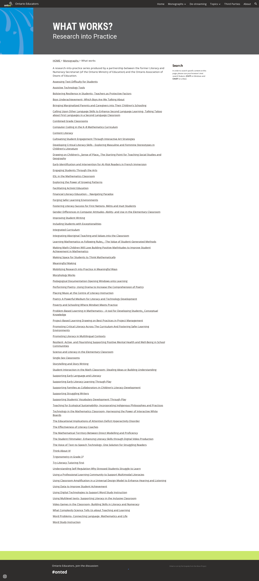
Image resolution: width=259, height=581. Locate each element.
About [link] (247, 4)
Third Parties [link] (232, 4)
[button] (256, 4)
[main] (129, 31)
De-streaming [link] (198, 4)
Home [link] (160, 4)
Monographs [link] (175, 4)
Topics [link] (214, 4)
